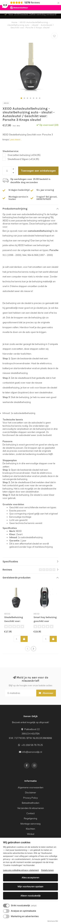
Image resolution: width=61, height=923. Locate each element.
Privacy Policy (30, 797)
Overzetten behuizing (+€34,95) (24, 155)
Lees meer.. (15, 139)
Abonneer (47, 693)
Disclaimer (30, 792)
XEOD (6, 103)
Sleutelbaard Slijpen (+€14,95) (23, 159)
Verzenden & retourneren (30, 808)
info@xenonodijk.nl (32, 752)
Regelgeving (30, 818)
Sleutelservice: (11, 151)
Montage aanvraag (30, 823)
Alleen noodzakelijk (31, 895)
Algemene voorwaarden (30, 787)
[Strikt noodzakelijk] (6, 905)
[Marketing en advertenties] (6, 916)
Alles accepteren (30, 877)
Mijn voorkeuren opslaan (30, 886)
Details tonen (47, 870)
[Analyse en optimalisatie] (6, 911)
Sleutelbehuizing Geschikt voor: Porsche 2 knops (13, 621)
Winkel (30, 834)
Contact (30, 813)
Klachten (30, 828)
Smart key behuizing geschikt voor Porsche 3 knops (45, 621)
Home (14, 22)
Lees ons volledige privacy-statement (21, 870)
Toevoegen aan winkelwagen (38, 170)
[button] (21, 98)
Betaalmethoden (30, 802)
